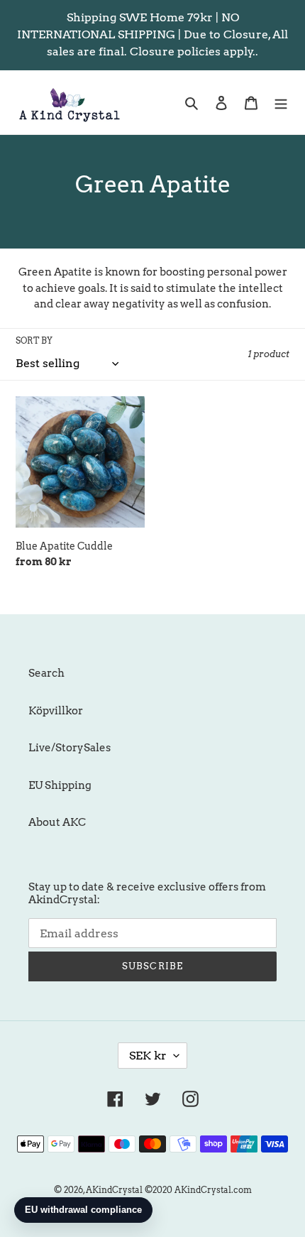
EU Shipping (60, 785)
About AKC (57, 822)
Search (46, 673)
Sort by (34, 340)
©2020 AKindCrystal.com (198, 1189)
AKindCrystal (114, 1189)
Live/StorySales (69, 747)
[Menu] (281, 102)
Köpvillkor (55, 710)
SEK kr (148, 1055)
